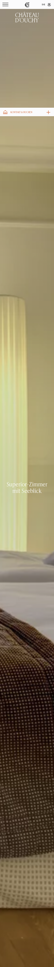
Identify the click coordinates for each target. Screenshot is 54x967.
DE (43, 5)
